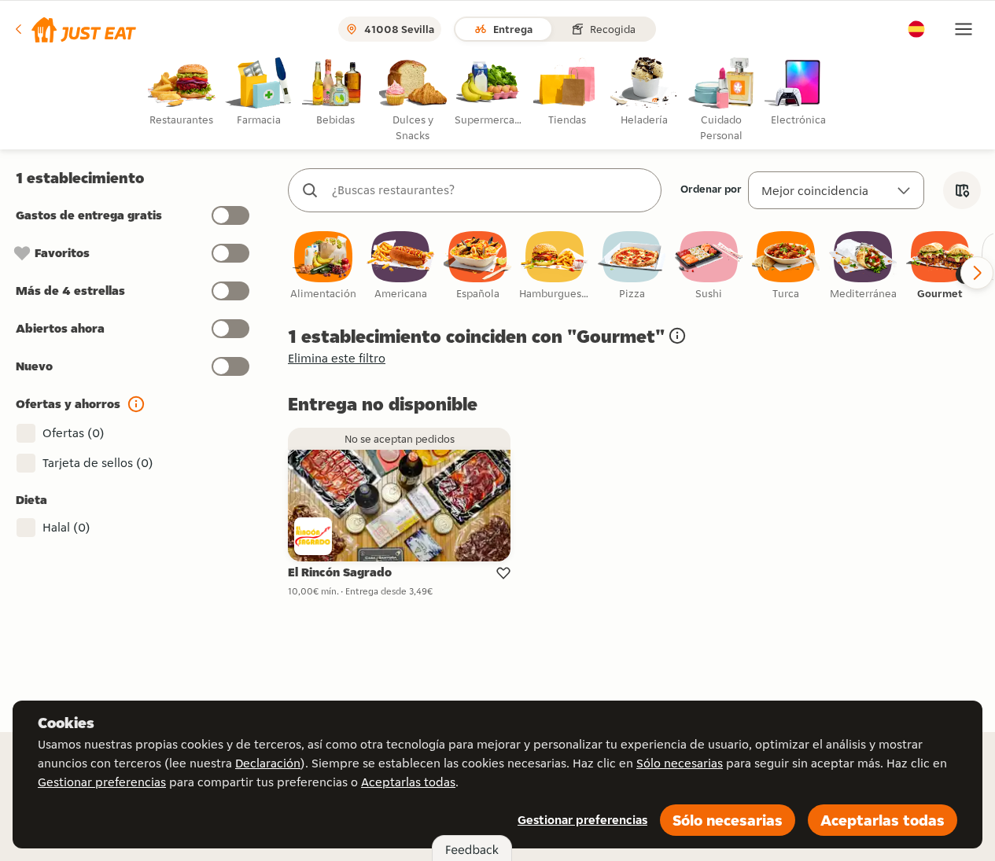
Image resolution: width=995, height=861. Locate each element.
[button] (74, 29)
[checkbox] (323, 266)
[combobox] (490, 190)
